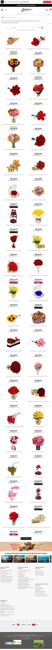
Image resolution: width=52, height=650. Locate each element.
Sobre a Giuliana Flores (6, 570)
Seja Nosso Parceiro (40, 591)
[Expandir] (50, 24)
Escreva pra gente (25, 638)
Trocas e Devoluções (23, 577)
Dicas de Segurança (23, 583)
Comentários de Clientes (41, 595)
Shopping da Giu (39, 588)
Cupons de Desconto (40, 594)
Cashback (46, 9)
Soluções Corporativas (6, 580)
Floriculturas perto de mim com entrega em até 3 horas (26, 553)
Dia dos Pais (38, 570)
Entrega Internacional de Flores (7, 612)
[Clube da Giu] (26, 550)
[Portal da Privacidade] (9, 644)
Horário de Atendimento (7, 579)
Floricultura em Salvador (30, 560)
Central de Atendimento (24, 570)
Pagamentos (21, 576)
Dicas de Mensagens (23, 586)
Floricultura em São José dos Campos (18, 560)
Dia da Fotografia (39, 573)
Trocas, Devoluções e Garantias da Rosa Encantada (26, 580)
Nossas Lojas (4, 575)
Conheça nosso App (6, 573)
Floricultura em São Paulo (6, 560)
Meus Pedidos (21, 575)
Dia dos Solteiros (39, 572)
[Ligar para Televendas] (6, 9)
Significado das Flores (6, 605)
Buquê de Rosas (5, 615)
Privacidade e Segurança (24, 581)
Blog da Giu (38, 590)
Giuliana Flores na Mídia (7, 576)
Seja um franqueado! (6, 582)
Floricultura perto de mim (7, 606)
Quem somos (4, 572)
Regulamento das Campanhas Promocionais (26, 588)
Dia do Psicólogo (39, 575)
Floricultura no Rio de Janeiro (42, 560)
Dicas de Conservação (23, 584)
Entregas (20, 573)
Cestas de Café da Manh (7, 614)
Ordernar (14, 27)
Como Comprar (22, 572)
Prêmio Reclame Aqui (6, 577)
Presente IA (4, 604)
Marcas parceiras (39, 593)
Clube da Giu (38, 587)
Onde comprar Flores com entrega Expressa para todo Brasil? (8, 609)
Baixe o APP (47, 2)
